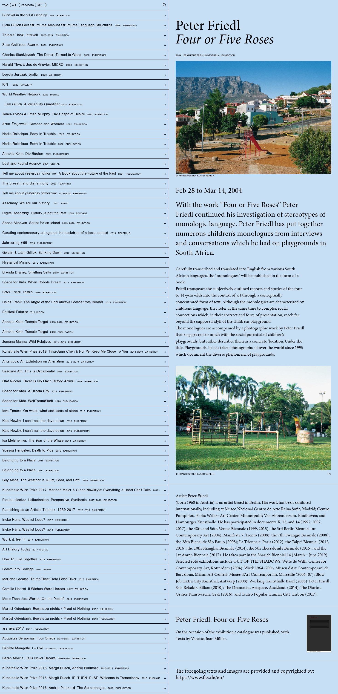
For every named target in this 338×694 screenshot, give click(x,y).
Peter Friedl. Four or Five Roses (222, 619)
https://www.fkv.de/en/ (200, 677)
